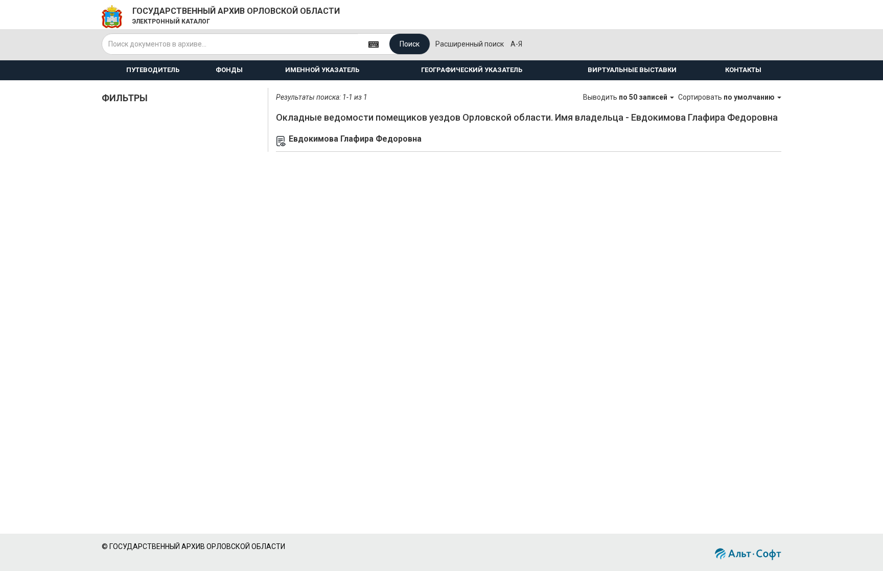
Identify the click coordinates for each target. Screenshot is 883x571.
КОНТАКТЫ (743, 70)
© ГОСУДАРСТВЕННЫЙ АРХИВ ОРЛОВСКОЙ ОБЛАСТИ (193, 546)
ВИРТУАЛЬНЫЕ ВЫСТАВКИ (632, 70)
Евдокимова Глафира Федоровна (355, 139)
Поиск (410, 44)
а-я (516, 44)
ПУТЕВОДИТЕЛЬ (152, 70)
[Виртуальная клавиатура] (373, 43)
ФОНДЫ (229, 70)
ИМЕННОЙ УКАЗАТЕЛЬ (322, 70)
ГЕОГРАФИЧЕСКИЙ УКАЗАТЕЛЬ (471, 70)
